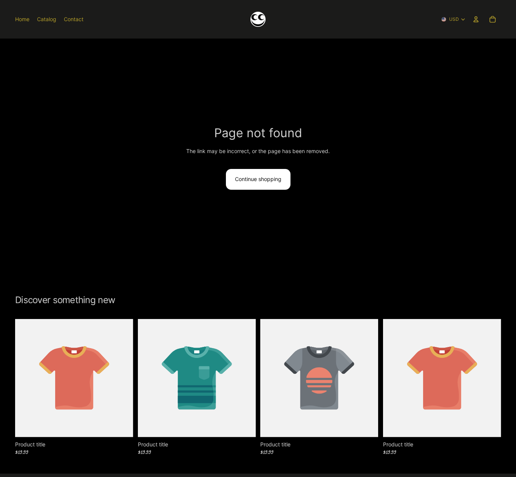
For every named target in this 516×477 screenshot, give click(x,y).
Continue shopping (258, 179)
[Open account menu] (476, 19)
